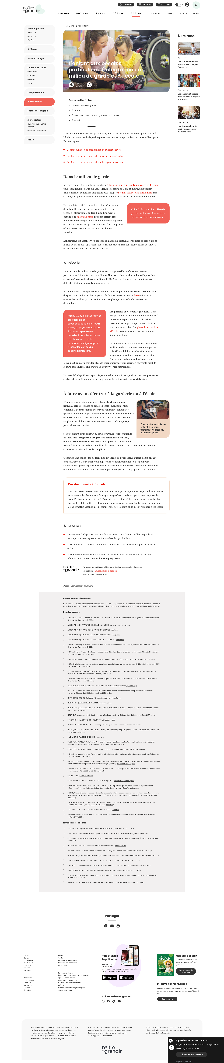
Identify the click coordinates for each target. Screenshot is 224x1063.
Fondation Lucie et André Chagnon (49, 1038)
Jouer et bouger (36, 58)
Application (128, 4)
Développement (36, 28)
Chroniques (29, 980)
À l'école (32, 49)
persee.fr (100, 771)
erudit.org (72, 797)
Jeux (29, 83)
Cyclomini (62, 965)
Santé (30, 139)
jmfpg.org (100, 737)
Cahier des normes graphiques (71, 987)
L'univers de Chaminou (67, 963)
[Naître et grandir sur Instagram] (103, 1001)
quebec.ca (137, 725)
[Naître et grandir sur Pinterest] (113, 1001)
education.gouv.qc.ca (126, 763)
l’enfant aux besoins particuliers (135, 192)
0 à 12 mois (82, 13)
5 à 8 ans (136, 13)
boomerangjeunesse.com (147, 855)
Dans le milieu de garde (84, 105)
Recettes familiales (36, 130)
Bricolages (32, 71)
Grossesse (63, 13)
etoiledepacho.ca (137, 749)
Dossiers (170, 13)
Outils (60, 955)
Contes (31, 75)
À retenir (76, 120)
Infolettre (147, 4)
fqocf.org (82, 710)
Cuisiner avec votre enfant (36, 125)
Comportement (35, 92)
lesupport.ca (109, 720)
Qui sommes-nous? (66, 978)
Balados (183, 13)
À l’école (76, 110)
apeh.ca (114, 630)
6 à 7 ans (31, 36)
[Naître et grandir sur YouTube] (119, 1001)
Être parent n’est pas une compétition (74, 975)
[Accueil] (34, 9)
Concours (165, 4)
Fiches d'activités (36, 67)
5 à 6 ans (31, 32)
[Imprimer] (118, 925)
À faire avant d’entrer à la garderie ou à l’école (96, 115)
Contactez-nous (65, 990)
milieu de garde (85, 216)
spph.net (115, 809)
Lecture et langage (37, 110)
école (137, 295)
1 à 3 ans (101, 13)
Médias (61, 985)
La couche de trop (66, 973)
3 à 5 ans (118, 13)
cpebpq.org (131, 686)
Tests (60, 958)
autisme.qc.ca (105, 703)
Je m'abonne (167, 999)
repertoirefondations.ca (128, 788)
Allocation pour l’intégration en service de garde (133, 184)
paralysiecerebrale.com (120, 625)
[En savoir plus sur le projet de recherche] (171, 1047)
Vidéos (196, 13)
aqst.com (120, 640)
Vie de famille (84, 26)
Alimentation (34, 120)
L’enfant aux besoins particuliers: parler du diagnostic (95, 155)
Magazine (28, 985)
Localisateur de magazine (186, 971)
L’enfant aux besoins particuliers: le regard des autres (95, 162)
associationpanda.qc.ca (124, 780)
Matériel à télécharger (67, 960)
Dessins (31, 79)
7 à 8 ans (31, 40)
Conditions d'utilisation (67, 980)
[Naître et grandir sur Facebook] (108, 1001)
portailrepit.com (86, 776)
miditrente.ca (115, 698)
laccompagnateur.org (114, 744)
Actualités (155, 13)
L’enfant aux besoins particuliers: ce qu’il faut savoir (94, 149)
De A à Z (27, 955)
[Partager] (105, 925)
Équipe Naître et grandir (106, 570)
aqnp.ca (116, 635)
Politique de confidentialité (69, 983)
